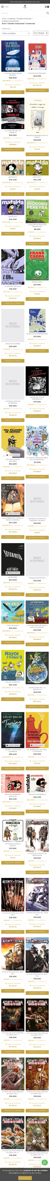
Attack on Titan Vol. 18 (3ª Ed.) (37, 975)
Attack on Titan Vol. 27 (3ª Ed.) (13, 914)
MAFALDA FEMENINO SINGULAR (13, 795)
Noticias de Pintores (37, 73)
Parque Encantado (37, 578)
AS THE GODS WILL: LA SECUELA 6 (37, 688)
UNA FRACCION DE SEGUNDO (13, 460)
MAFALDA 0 (12, 216)
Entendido (25, 1178)
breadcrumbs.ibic (24, 19)
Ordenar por (6, 29)
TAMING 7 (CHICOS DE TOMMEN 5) (13, 750)
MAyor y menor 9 (13, 682)
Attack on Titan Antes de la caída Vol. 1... (12, 1034)
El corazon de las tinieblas (13, 131)
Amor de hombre (12, 344)
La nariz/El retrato (12, 286)
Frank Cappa (37, 282)
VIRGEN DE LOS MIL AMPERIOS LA (37, 398)
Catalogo (12, 19)
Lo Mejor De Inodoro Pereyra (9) (37, 225)
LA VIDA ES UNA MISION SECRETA (13, 74)
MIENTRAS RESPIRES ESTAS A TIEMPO (37, 136)
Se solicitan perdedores (37, 334)
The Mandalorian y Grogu (13, 845)
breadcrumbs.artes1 (10, 21)
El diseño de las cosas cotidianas (37, 750)
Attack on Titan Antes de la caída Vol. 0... (12, 1151)
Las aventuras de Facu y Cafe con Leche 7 (37, 626)
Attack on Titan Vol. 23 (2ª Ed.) (13, 973)
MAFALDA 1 (37, 177)
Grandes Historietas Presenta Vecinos (37, 519)
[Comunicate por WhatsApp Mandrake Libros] (45, 1162)
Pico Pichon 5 (13, 625)
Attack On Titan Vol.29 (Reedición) (37, 854)
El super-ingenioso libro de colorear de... (37, 458)
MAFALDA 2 (12, 177)
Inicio (4, 19)
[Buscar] (47, 13)
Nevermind (12, 577)
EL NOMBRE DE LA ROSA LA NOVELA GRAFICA (12, 519)
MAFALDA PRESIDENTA (37, 794)
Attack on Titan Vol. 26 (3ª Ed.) (37, 913)
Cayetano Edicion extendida (12, 402)
